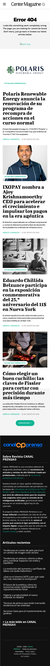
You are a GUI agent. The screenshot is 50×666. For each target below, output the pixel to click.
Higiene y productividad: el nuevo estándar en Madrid (20, 596)
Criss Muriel (18, 478)
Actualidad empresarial (15, 83)
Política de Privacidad (22, 654)
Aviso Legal (29, 651)
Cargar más (24, 423)
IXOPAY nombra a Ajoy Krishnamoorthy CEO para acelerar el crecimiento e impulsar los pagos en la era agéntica (25, 201)
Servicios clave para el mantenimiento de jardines (24, 612)
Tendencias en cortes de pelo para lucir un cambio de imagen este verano (23, 551)
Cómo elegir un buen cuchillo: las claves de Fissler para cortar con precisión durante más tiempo (24, 385)
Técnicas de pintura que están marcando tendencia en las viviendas (24, 604)
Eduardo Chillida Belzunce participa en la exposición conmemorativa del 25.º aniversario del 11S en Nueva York (25, 294)
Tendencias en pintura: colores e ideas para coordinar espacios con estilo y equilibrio (23, 560)
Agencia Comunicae (11, 139)
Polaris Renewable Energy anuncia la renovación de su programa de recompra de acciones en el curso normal (24, 108)
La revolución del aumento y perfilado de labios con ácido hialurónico (24, 569)
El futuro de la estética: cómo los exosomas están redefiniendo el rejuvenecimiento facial (20, 587)
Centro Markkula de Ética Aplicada (29, 492)
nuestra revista (10, 531)
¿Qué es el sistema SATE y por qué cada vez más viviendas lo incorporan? (23, 577)
